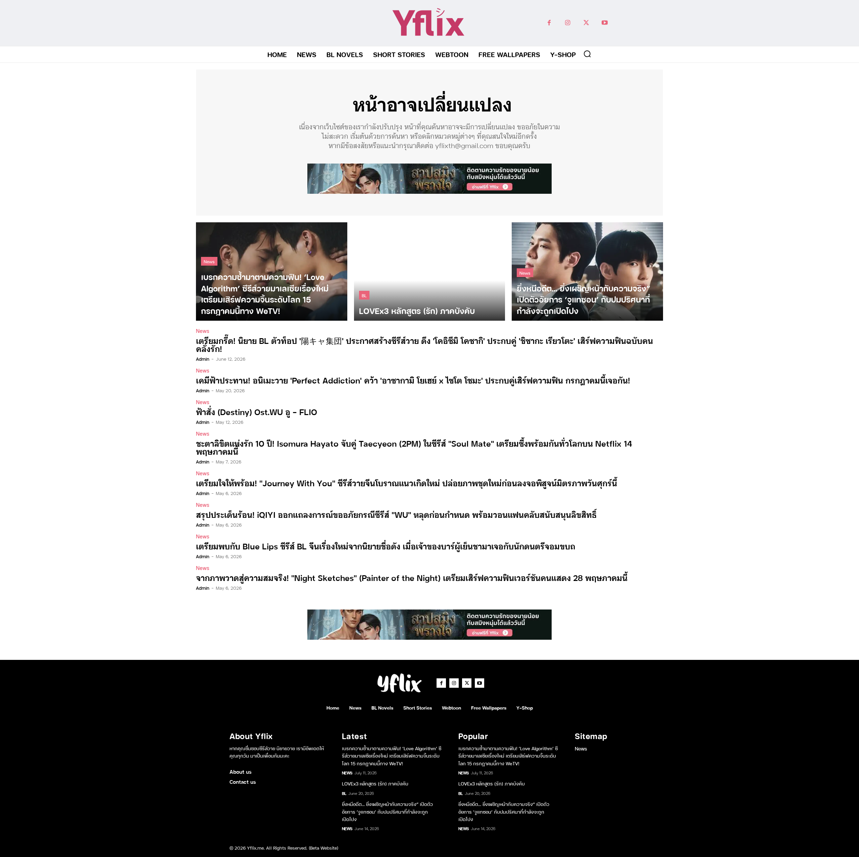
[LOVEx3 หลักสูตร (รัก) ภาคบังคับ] (429, 271)
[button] (587, 54)
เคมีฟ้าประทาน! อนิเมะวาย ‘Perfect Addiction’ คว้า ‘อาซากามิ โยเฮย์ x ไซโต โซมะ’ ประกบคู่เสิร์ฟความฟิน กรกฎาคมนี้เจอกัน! (413, 380)
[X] (586, 23)
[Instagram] (567, 23)
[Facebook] (549, 23)
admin (202, 358)
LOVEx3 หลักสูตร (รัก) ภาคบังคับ (375, 783)
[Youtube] (604, 23)
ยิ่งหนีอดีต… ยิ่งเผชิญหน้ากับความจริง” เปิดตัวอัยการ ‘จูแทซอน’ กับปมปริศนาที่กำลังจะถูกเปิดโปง (387, 811)
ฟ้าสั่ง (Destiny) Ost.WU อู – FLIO (256, 411)
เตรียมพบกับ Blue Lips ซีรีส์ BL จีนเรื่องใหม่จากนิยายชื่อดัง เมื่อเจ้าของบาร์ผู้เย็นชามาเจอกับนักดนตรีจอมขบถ (385, 546)
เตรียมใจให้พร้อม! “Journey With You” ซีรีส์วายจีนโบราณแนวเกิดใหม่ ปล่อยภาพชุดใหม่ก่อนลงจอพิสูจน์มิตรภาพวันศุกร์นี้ (406, 483)
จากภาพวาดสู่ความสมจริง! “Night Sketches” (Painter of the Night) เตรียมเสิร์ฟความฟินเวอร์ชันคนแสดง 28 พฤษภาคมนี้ (411, 577)
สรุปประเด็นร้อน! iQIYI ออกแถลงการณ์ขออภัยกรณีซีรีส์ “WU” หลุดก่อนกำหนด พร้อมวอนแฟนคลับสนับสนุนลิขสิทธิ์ (396, 514)
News (209, 261)
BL (364, 295)
